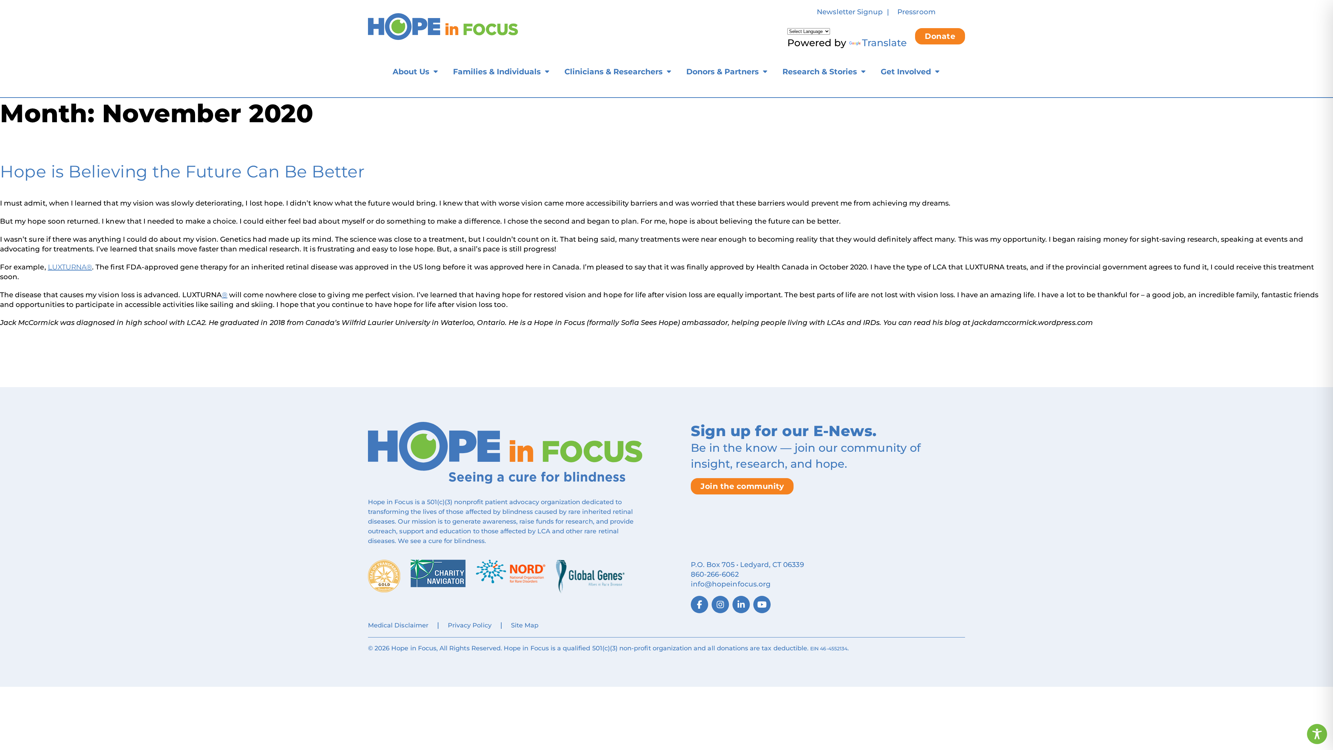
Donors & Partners (722, 71)
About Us (411, 71)
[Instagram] (720, 604)
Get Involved (906, 71)
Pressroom (916, 12)
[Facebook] (699, 604)
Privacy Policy (470, 625)
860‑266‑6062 (715, 574)
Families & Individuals (497, 71)
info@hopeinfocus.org (731, 584)
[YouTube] (762, 604)
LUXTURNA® (70, 267)
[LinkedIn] (741, 604)
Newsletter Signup (850, 12)
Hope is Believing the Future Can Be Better (182, 171)
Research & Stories (819, 71)
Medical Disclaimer (398, 625)
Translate (884, 43)
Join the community (742, 486)
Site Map (524, 625)
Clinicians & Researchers (613, 71)
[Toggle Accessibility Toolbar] (1317, 734)
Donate (940, 36)
